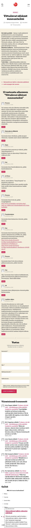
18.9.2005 (24, 22)
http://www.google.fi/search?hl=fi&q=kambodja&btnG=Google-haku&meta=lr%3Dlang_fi (11, 242)
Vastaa (3, 127)
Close (29, 508)
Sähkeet (15, 12)
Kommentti (4, 351)
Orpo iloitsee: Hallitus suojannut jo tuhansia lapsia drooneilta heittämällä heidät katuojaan (16, 473)
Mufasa (5, 494)
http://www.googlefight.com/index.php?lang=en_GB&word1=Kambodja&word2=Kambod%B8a (15, 205)
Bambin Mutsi (7, 500)
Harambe (6, 497)
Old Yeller (6, 504)
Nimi (3, 365)
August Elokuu (15, 22)
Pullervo (6, 507)
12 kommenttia (16, 25)
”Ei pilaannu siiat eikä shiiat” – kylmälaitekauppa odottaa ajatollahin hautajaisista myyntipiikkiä (16, 407)
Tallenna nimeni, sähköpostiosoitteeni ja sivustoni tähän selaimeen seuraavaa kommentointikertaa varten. (16, 386)
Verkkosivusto (5, 378)
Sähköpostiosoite (6, 372)
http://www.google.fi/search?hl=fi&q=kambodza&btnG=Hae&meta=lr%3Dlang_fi (15, 247)
